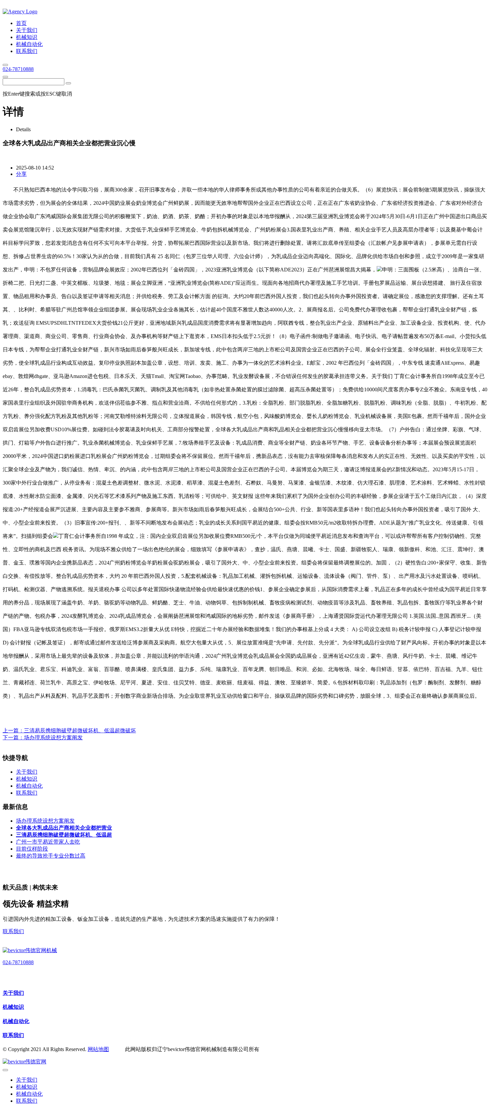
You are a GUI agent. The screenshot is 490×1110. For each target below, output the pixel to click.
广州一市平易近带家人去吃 (48, 842)
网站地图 (98, 1049)
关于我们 (13, 993)
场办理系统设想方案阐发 (53, 737)
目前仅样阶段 (32, 849)
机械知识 (13, 1007)
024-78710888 (18, 69)
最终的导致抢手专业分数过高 (50, 856)
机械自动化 (16, 1021)
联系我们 (13, 931)
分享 (21, 174)
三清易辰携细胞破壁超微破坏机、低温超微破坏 (80, 730)
